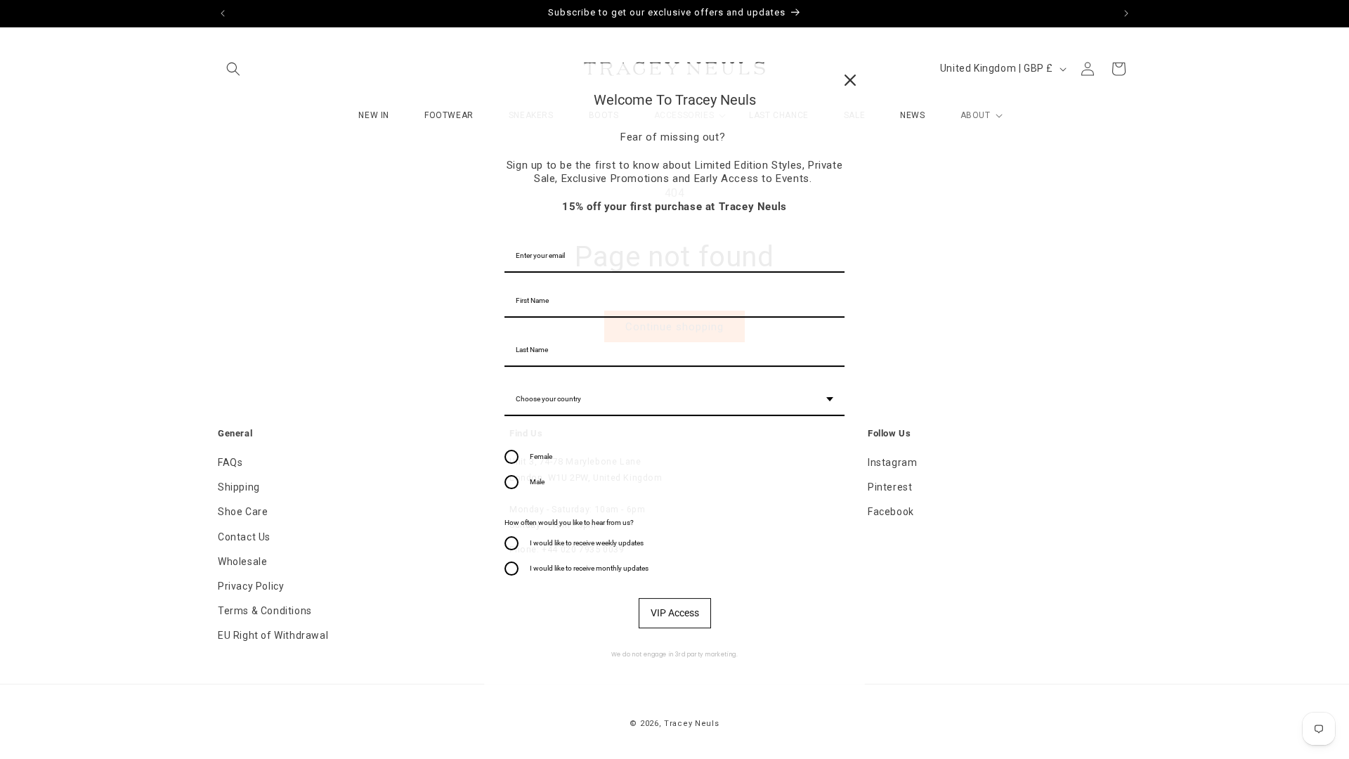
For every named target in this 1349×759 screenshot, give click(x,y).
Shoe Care (243, 511)
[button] (233, 68)
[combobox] (674, 400)
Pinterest (890, 487)
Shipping (239, 487)
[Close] (850, 80)
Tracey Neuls (691, 723)
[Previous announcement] (222, 13)
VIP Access (675, 612)
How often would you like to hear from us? (569, 522)
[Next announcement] (1126, 13)
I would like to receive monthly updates (589, 568)
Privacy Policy (251, 586)
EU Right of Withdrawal (273, 635)
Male (537, 482)
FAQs (230, 462)
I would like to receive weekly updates (587, 543)
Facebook (891, 511)
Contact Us (244, 537)
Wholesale (242, 561)
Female (541, 456)
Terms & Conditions (265, 610)
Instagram (892, 462)
